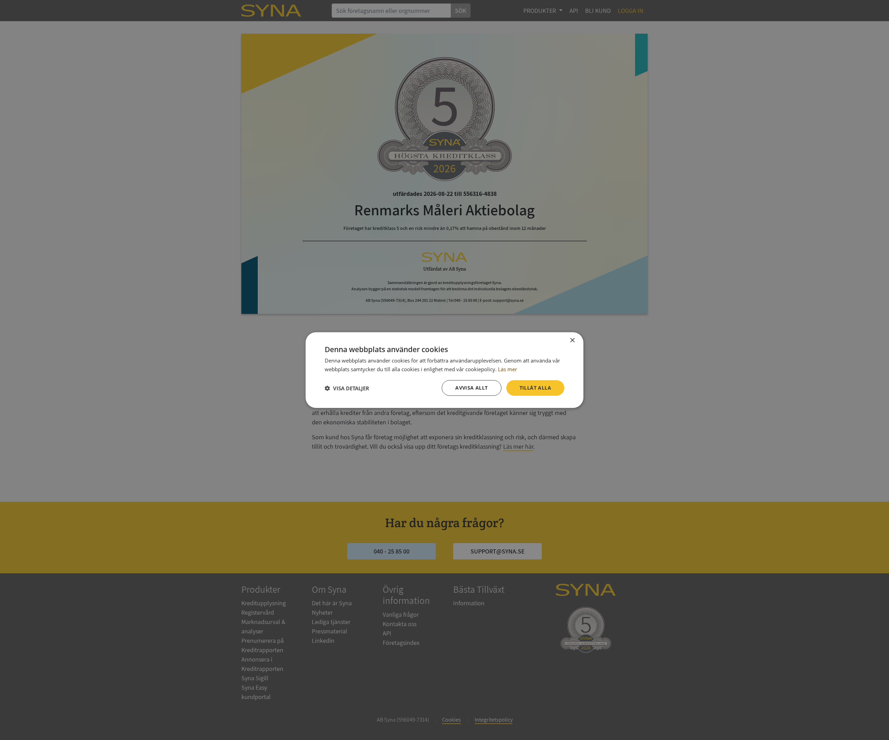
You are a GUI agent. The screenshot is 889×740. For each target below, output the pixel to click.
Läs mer (507, 368)
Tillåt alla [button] (535, 387)
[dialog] (444, 370)
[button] (347, 388)
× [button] (572, 340)
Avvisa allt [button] (471, 387)
